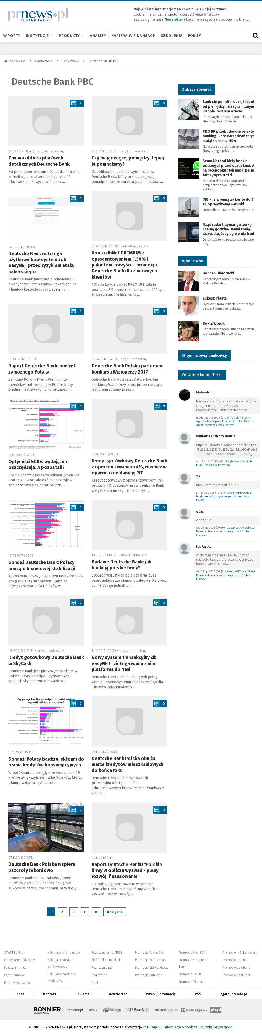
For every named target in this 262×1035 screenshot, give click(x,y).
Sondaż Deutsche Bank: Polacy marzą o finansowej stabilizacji (41, 565)
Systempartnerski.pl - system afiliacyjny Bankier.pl (112, 1009)
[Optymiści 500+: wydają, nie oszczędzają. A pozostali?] (46, 424)
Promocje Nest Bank (236, 975)
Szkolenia (172, 35)
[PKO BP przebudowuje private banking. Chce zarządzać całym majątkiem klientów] (188, 138)
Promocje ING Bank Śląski (240, 952)
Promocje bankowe (148, 975)
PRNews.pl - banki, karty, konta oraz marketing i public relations (138, 1009)
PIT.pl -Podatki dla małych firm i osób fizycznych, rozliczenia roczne (93, 1009)
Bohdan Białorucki (218, 273)
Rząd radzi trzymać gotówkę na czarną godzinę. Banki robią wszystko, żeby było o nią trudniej (231, 229)
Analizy (98, 35)
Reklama (82, 994)
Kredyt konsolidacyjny (19, 960)
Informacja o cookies (180, 1027)
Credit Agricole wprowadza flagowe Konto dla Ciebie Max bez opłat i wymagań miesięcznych (225, 421)
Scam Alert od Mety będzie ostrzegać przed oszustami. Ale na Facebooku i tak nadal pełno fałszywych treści (230, 168)
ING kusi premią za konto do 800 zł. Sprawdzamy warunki (230, 201)
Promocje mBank (234, 960)
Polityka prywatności (216, 1027)
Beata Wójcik (214, 323)
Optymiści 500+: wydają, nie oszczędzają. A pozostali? (38, 464)
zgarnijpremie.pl (233, 994)
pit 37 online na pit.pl (105, 960)
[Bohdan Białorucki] (188, 280)
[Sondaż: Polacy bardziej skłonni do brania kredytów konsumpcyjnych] (46, 721)
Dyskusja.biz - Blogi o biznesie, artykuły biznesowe (194, 1009)
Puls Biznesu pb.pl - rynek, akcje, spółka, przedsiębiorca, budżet (215, 1009)
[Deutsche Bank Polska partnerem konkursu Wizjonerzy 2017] (129, 329)
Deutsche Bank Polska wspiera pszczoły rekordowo (41, 867)
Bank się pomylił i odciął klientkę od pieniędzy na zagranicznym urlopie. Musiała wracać (230, 106)
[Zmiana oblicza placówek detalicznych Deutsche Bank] (46, 121)
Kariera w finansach (133, 35)
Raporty (11, 35)
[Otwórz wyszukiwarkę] (255, 35)
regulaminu (152, 1027)
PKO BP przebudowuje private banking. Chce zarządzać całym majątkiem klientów (229, 136)
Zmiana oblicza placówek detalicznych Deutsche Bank (39, 161)
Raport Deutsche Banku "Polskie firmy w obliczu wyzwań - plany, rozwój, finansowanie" (127, 870)
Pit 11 (94, 983)
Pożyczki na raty (15, 967)
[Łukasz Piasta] (188, 305)
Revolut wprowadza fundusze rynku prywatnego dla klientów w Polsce (223, 496)
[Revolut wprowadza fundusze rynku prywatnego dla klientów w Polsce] (184, 478)
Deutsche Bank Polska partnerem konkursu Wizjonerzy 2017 (128, 369)
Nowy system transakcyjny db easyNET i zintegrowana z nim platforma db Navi (124, 663)
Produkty (69, 35)
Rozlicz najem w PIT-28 (106, 952)
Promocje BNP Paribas (150, 960)
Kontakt (49, 994)
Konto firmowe (14, 975)
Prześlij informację (161, 994)
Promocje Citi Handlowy (151, 967)
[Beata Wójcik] (188, 330)
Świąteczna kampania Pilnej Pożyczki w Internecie (224, 463)
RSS (198, 994)
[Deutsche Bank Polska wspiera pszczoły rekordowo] (46, 828)
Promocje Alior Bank (193, 952)
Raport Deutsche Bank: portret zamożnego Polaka (41, 369)
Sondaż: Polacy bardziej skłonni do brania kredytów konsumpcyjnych (46, 762)
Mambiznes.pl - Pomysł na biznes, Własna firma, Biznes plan (166, 1009)
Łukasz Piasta (215, 298)
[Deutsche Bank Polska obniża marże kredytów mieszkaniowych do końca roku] (129, 721)
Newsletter (118, 994)
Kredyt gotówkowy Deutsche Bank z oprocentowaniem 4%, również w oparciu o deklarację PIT (129, 467)
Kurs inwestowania (17, 983)
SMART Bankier (14, 952)
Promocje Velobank (236, 967)
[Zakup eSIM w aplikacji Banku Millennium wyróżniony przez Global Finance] (184, 513)
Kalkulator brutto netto (64, 952)
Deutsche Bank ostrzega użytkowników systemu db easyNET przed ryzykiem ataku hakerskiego (41, 262)
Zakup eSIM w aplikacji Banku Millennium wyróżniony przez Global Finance (225, 531)
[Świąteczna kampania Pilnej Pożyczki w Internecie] (184, 438)
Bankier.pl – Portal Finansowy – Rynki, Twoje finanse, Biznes (74, 1009)
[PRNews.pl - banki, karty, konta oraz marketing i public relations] (36, 14)
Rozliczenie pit (101, 967)
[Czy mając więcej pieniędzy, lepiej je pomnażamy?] (129, 121)
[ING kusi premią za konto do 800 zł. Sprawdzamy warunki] (188, 206)
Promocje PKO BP (190, 974)
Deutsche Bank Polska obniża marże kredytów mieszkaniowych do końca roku (127, 764)
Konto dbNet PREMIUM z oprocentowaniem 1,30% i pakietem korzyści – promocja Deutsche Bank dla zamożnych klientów (124, 265)
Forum (195, 35)
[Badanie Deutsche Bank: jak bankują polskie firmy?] (129, 525)
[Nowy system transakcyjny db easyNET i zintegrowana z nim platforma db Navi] (129, 620)
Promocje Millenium (192, 982)
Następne (115, 912)
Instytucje (37, 35)
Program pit (99, 975)
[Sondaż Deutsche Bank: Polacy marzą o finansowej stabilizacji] (46, 525)
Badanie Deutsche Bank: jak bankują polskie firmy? (121, 565)
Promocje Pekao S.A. (149, 952)
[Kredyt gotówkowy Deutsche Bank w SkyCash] (46, 620)
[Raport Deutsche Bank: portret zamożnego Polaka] (46, 329)
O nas (19, 994)
